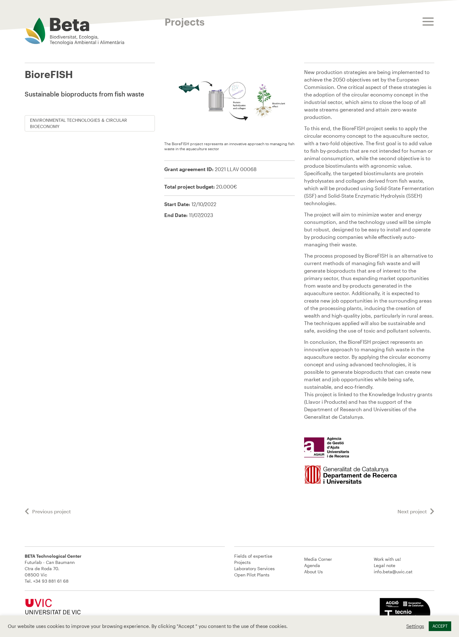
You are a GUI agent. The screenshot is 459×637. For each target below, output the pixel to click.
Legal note (384, 565)
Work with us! (387, 559)
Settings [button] (415, 626)
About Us (313, 571)
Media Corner (318, 559)
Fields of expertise (253, 556)
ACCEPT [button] (439, 626)
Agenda (312, 565)
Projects (242, 562)
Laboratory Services (254, 568)
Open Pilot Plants (251, 574)
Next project (412, 511)
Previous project (51, 511)
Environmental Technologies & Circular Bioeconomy (78, 123)
